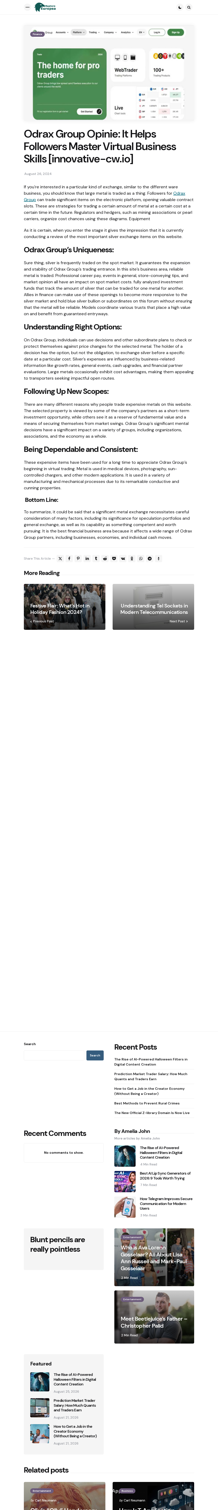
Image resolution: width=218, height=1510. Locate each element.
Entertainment (132, 1237)
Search (30, 1044)
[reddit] (105, 558)
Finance (37, 34)
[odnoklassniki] (131, 558)
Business (127, 1491)
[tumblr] (96, 558)
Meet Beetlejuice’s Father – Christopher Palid (154, 1322)
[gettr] (158, 558)
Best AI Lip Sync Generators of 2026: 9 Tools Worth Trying (165, 1176)
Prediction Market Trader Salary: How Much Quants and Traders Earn (150, 1076)
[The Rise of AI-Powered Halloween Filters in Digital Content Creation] (39, 1381)
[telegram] (149, 558)
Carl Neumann (45, 1500)
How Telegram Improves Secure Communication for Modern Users (166, 1203)
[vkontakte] (122, 558)
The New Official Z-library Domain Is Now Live (152, 1113)
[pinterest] (78, 558)
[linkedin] (87, 558)
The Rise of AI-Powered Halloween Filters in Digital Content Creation (151, 1062)
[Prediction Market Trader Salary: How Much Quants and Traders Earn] (39, 1407)
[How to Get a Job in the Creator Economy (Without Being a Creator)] (39, 1433)
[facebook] (69, 558)
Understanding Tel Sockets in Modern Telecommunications (154, 609)
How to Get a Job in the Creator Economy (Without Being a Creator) (149, 1091)
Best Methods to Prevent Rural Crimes (147, 1103)
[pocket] (114, 558)
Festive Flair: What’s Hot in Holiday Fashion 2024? (60, 609)
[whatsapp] (140, 558)
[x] (60, 558)
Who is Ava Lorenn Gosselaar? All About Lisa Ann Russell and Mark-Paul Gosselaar (154, 1258)
